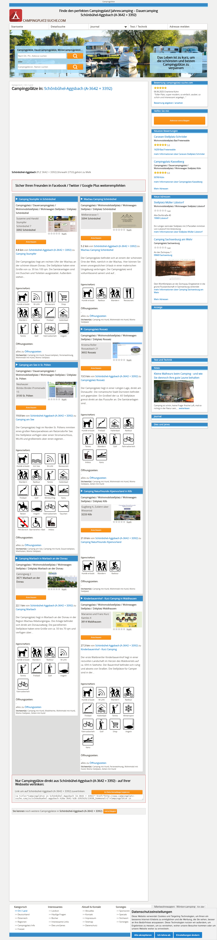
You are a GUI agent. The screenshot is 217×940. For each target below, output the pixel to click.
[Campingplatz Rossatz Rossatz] (127, 358)
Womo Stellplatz (42, 357)
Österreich (22, 918)
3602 (84, 352)
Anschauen (31, 242)
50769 (156, 177)
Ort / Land (28, 85)
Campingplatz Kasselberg (169, 161)
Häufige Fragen (58, 914)
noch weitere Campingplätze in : (58, 811)
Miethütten (21, 551)
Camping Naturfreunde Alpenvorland (101, 541)
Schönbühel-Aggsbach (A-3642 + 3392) (78, 88)
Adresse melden (180, 26)
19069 (156, 218)
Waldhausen (94, 621)
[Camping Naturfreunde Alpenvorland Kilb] (127, 519)
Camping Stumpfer (26, 253)
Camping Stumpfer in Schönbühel (37, 199)
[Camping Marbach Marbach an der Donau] (62, 587)
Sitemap (89, 921)
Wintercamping (185, 906)
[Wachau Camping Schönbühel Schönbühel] (127, 227)
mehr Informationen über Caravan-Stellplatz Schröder (179, 154)
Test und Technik (163, 359)
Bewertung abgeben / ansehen (168, 102)
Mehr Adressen (161, 188)
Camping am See (25, 419)
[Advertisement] (79, 859)
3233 (84, 514)
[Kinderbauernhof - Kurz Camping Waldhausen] (127, 627)
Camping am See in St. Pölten (35, 364)
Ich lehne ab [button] (163, 935)
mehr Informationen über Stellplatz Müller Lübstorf (178, 231)
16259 (156, 149)
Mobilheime (50, 710)
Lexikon (55, 910)
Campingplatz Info (26, 925)
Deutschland (24, 914)
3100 (19, 395)
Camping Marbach (26, 609)
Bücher (54, 918)
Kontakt (89, 914)
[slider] (54, 233)
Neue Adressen (162, 196)
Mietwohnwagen (164, 906)
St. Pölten (28, 395)
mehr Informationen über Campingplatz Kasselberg (178, 181)
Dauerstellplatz (51, 355)
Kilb (90, 514)
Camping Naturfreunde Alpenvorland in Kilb (108, 491)
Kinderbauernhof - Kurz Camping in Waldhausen (110, 598)
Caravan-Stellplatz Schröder (170, 136)
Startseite (17, 26)
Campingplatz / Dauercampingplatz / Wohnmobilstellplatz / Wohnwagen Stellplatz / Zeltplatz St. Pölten (46, 374)
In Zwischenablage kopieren (116, 792)
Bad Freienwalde (168, 149)
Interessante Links (60, 921)
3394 (84, 218)
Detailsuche (58, 26)
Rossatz (92, 352)
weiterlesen (184, 408)
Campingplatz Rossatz (96, 329)
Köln (162, 177)
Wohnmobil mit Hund (25, 357)
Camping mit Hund (35, 355)
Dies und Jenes (162, 424)
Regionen (22, 921)
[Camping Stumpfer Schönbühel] (62, 231)
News (157, 367)
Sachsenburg (166, 255)
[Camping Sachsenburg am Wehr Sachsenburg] (175, 280)
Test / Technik (138, 26)
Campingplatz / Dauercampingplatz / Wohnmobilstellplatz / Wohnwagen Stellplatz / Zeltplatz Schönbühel (46, 209)
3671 (19, 577)
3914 (84, 621)
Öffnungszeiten (33, 351)
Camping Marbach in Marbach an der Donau (43, 558)
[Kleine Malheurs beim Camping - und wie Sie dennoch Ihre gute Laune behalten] (174, 402)
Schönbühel (29, 229)
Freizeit (21, 929)
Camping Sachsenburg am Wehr (173, 239)
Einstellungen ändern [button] (188, 935)
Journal (95, 26)
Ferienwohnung (66, 355)
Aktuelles (89, 910)
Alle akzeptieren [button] (143, 935)
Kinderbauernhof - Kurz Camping (99, 649)
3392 (19, 229)
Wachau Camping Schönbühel (100, 199)
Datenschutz (91, 925)
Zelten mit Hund (97, 484)
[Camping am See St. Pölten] (62, 397)
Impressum (90, 918)
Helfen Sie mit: (162, 110)
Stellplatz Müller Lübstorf (169, 202)
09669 (156, 255)
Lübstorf (164, 218)
